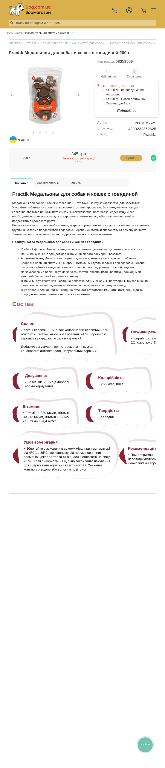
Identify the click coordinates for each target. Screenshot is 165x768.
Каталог (30, 43)
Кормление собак (54, 43)
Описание (21, 183)
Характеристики (48, 182)
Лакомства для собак (88, 43)
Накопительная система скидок (38, 32)
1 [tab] (35, 134)
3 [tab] (48, 134)
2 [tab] (41, 134)
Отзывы (75, 182)
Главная (14, 43)
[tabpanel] (44, 94)
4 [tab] (54, 134)
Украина (23, 139)
